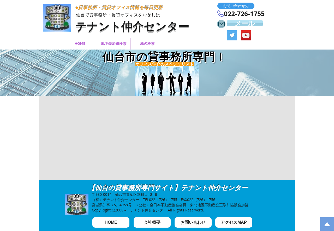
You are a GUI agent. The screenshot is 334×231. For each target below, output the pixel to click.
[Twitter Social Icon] (232, 35)
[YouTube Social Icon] (246, 35)
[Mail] (221, 24)
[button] (235, 6)
